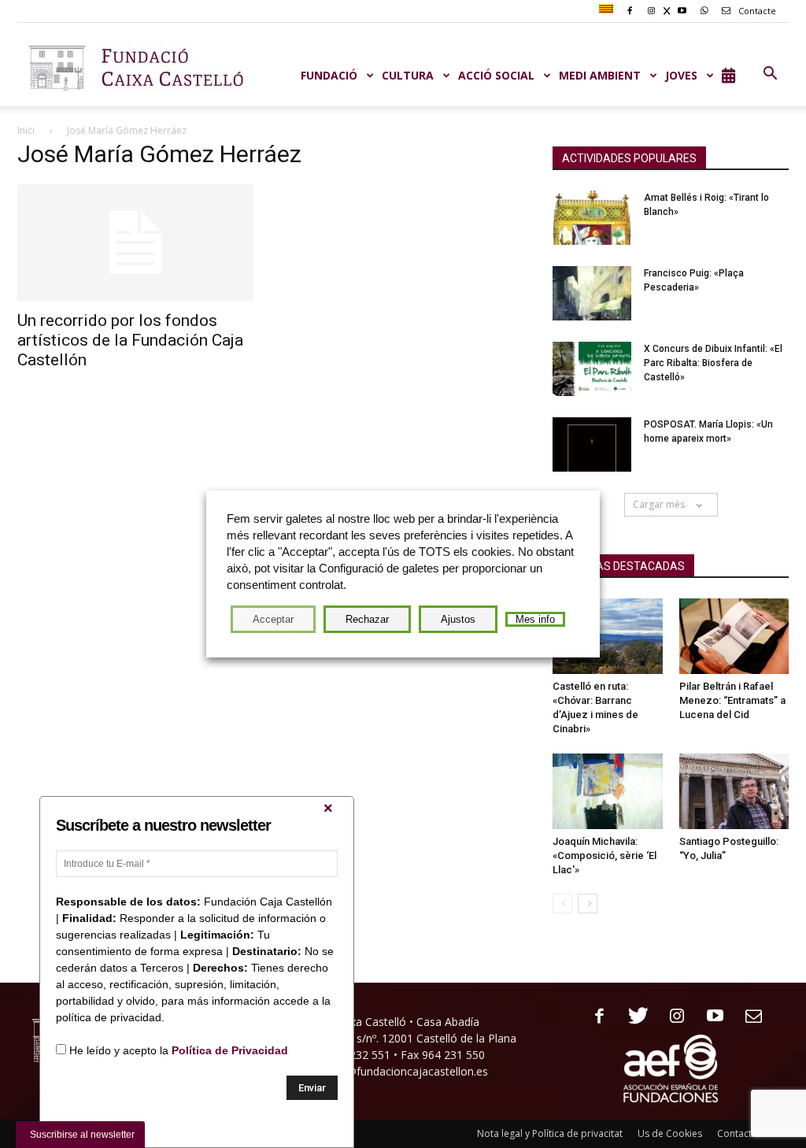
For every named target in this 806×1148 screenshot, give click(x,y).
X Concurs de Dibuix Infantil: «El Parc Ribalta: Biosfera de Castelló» (713, 363)
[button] (770, 74)
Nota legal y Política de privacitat (550, 1133)
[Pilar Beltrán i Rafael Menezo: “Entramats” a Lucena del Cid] (734, 636)
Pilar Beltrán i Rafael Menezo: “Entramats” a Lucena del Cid (732, 700)
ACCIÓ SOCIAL (496, 75)
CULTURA (408, 75)
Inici (26, 130)
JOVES (681, 75)
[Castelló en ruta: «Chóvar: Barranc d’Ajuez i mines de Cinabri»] (608, 636)
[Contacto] (748, 1017)
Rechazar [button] (367, 619)
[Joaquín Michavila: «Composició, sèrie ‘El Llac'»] (608, 791)
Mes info (535, 619)
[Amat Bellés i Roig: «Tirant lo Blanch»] (592, 218)
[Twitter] (632, 1017)
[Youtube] (709, 1017)
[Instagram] (671, 1017)
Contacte (756, 11)
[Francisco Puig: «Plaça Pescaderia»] (592, 293)
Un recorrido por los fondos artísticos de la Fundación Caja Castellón (130, 340)
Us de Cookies (670, 1133)
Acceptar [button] (273, 619)
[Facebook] (594, 1017)
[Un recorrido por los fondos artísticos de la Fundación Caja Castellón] (135, 242)
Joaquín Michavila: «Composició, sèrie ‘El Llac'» (604, 855)
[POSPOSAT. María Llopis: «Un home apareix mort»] (592, 444)
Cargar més (659, 504)
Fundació (329, 75)
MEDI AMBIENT (600, 75)
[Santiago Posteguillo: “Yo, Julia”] (734, 791)
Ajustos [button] (458, 619)
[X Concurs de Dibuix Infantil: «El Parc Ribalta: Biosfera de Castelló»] (592, 369)
